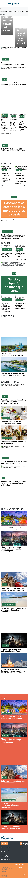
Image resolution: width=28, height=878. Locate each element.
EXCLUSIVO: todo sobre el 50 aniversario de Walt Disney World (13, 149)
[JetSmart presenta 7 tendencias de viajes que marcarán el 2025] (7, 169)
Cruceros (8, 850)
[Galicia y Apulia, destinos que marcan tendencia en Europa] (14, 269)
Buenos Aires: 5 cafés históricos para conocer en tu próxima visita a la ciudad (13, 483)
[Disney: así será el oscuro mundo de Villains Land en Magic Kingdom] (21, 248)
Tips (27, 11)
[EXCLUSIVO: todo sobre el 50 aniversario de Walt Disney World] (14, 140)
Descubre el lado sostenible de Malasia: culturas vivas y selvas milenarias (21, 32)
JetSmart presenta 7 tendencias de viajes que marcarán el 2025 (13, 84)
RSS (20, 867)
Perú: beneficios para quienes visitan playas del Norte (7, 18)
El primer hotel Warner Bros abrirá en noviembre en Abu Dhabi (23, 125)
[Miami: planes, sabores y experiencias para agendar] (7, 248)
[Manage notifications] (24, 875)
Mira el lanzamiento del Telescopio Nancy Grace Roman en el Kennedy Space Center (13, 671)
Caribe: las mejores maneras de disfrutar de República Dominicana (5, 307)
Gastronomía (9, 853)
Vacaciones (16, 11)
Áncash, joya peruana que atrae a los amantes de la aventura (13, 64)
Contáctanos (19, 864)
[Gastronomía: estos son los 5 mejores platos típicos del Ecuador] (14, 192)
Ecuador (22, 11)
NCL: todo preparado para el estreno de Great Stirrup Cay (12, 354)
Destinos (10, 11)
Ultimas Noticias (3, 851)
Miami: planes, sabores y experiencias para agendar (6, 255)
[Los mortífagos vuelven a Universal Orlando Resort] (21, 298)
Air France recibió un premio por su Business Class (4, 124)
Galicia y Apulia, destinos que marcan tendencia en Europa (14, 288)
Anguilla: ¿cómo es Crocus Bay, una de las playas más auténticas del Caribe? (13, 401)
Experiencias (4, 859)
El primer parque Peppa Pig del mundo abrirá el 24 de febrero (13, 124)
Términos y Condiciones (4, 876)
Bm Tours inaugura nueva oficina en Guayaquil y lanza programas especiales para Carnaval (13, 236)
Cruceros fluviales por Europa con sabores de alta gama (12, 422)
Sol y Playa (7, 856)
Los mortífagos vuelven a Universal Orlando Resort (20, 305)
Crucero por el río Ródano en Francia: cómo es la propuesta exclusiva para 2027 (13, 375)
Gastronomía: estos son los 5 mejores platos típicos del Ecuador (14, 210)
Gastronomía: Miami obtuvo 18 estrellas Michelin (13, 442)
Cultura (8, 859)
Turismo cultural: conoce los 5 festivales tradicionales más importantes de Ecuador (21, 178)
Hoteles (8, 847)
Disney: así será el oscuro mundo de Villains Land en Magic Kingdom (20, 256)
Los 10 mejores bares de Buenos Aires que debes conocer (14, 462)
